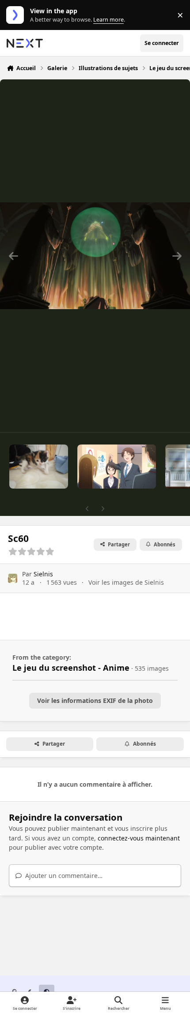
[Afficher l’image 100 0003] (38, 466)
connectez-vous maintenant (139, 838)
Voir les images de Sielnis (126, 582)
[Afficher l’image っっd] (116, 466)
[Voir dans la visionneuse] (95, 255)
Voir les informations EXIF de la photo (95, 700)
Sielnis (43, 574)
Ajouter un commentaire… (63, 875)
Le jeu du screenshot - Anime (70, 667)
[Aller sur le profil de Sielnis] (12, 578)
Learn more (17, 15)
